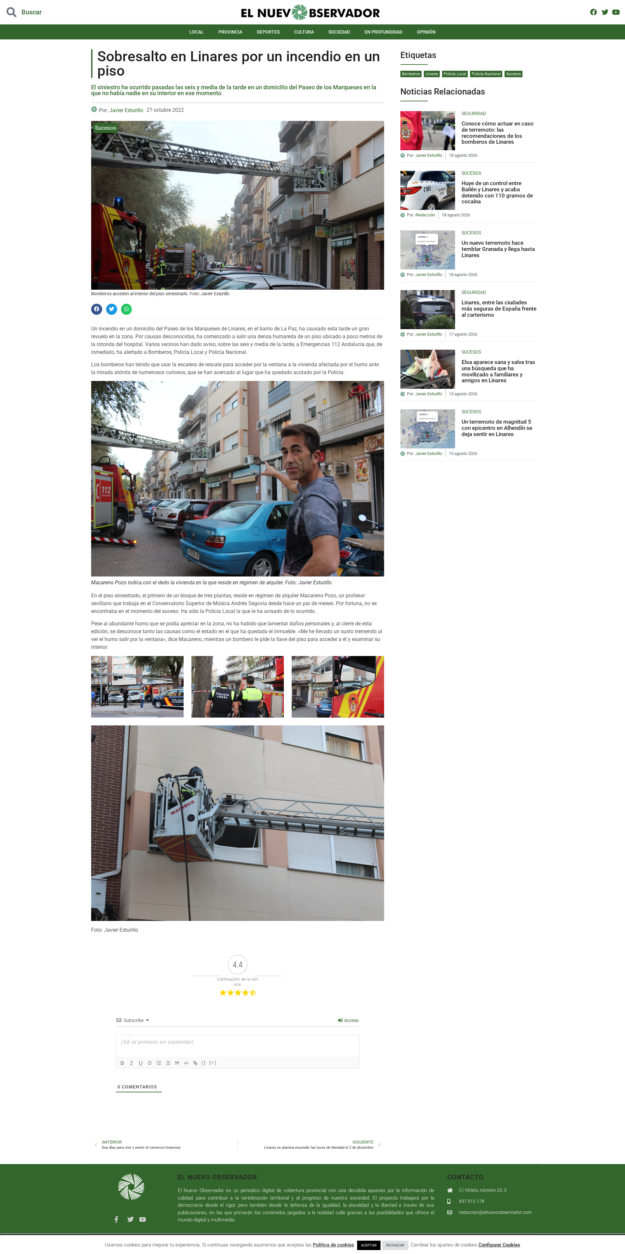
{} (203, 1062)
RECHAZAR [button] (395, 1245)
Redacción (425, 215)
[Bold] (122, 1063)
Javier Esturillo (126, 110)
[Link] (195, 1063)
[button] (62, 12)
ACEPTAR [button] (369, 1245)
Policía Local (455, 74)
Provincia (230, 32)
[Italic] (131, 1063)
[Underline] (140, 1063)
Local (196, 32)
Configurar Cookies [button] (499, 1245)
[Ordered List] (158, 1063)
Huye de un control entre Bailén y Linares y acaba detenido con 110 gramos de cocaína (497, 192)
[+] (212, 1062)
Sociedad (339, 32)
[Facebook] (593, 12)
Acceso (351, 1020)
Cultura (304, 32)
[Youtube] (616, 12)
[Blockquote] (177, 1063)
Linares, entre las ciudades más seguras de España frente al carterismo (499, 308)
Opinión (426, 32)
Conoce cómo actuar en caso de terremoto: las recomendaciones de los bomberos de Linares (498, 132)
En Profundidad (383, 32)
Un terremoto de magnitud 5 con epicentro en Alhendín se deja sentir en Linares (497, 427)
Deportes (268, 32)
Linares (431, 74)
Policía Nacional (486, 74)
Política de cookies (333, 1245)
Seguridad (474, 113)
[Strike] (149, 1063)
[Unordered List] (168, 1063)
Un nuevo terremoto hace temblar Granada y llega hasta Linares (498, 249)
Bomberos (411, 74)
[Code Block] (186, 1063)
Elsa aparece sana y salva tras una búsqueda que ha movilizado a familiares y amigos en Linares (498, 371)
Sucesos (105, 127)
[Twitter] (604, 12)
